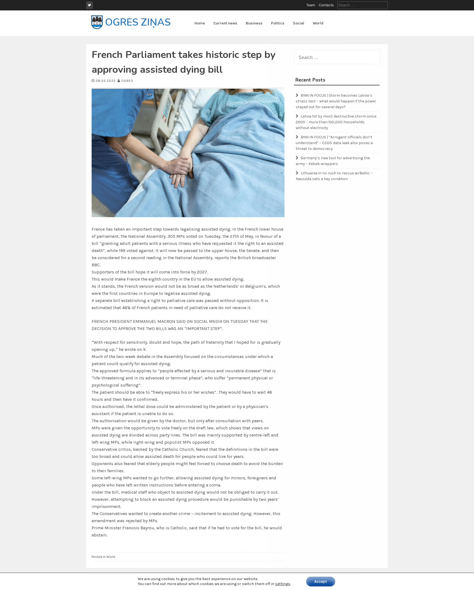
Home (199, 23)
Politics (277, 23)
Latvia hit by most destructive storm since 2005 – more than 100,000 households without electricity (336, 122)
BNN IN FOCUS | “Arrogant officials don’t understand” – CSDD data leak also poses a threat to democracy (334, 143)
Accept (320, 581)
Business (254, 23)
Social (298, 23)
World (318, 23)
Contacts (326, 5)
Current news (225, 23)
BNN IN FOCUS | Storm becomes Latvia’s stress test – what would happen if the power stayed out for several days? (336, 101)
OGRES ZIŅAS (138, 22)
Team (310, 5)
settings (282, 583)
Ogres (127, 81)
